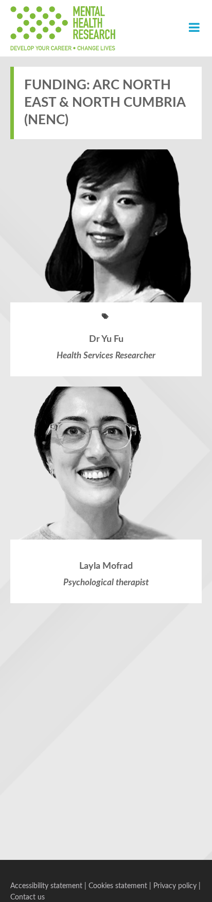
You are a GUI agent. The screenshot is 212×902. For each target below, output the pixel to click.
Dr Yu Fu (106, 339)
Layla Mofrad (106, 566)
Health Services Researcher (106, 355)
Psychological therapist (106, 582)
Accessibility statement (46, 886)
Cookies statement (118, 886)
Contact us (27, 897)
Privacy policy (175, 886)
